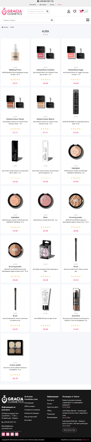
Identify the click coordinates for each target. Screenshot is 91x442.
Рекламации (29, 403)
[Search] (47, 11)
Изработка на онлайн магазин (71, 440)
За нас (52, 4)
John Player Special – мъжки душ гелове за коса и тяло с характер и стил (74, 414)
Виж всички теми (69, 430)
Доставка (43, 4)
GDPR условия (29, 406)
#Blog (60, 4)
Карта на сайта (52, 407)
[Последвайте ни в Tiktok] (16, 434)
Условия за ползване (32, 410)
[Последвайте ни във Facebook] (3, 434)
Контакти (33, 4)
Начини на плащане (31, 413)
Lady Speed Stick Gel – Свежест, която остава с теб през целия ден (75, 423)
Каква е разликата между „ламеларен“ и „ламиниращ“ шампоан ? (72, 403)
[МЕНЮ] (87, 21)
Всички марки (52, 417)
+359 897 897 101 (46, 1)
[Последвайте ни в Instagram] (12, 434)
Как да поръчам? (30, 417)
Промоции (51, 414)
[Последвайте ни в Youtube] (7, 434)
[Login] (69, 11)
